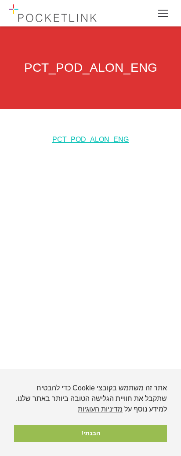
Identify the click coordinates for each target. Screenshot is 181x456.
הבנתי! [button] (90, 433)
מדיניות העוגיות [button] (100, 409)
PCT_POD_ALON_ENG (90, 139)
